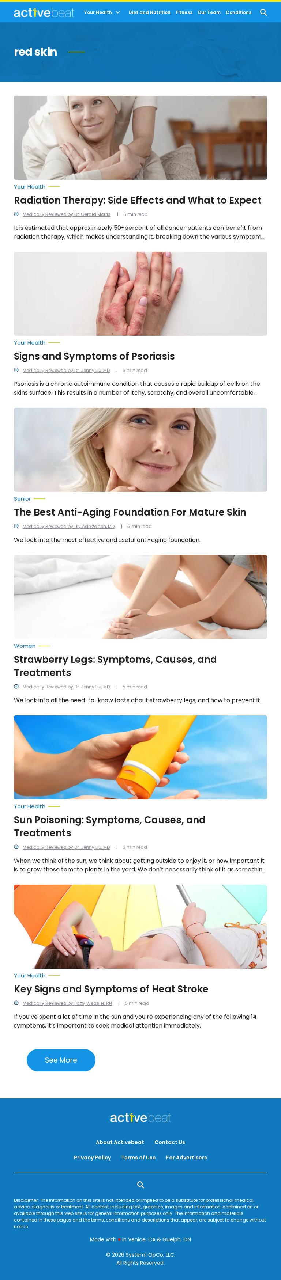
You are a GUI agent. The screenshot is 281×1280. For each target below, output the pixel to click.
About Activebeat (120, 1142)
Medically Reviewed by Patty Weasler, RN (67, 1003)
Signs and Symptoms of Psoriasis (94, 356)
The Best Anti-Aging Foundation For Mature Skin (130, 512)
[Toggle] (118, 12)
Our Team (209, 12)
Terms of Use (138, 1157)
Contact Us (169, 1142)
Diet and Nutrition (150, 12)
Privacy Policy (92, 1157)
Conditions (238, 12)
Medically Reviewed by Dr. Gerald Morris (66, 214)
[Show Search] (263, 12)
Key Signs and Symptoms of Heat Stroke (111, 989)
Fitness (184, 12)
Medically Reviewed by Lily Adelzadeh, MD (69, 526)
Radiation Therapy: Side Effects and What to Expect (138, 200)
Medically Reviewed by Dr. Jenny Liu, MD (66, 370)
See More (61, 1060)
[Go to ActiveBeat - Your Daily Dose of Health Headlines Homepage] (44, 12)
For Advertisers (186, 1157)
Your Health (98, 12)
